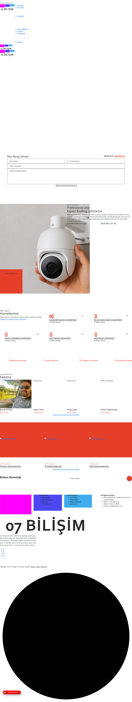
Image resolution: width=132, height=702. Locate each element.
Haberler (20, 31)
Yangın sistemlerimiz (10, 466)
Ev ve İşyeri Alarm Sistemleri (108, 319)
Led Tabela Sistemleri (60, 338)
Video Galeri (74, 500)
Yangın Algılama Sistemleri (17, 338)
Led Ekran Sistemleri (104, 338)
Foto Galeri (73, 497)
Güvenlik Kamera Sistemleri (63, 319)
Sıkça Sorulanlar (47, 500)
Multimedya (21, 33)
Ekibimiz (45, 502)
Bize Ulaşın (73, 504)
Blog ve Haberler (75, 502)
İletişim (19, 42)
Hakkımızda (46, 497)
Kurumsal (20, 8)
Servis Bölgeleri (22, 29)
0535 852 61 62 (120, 156)
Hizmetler (20, 16)
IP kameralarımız (53, 466)
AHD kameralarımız (99, 466)
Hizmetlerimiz (46, 504)
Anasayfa (20, 5)
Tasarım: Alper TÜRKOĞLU (39, 567)
